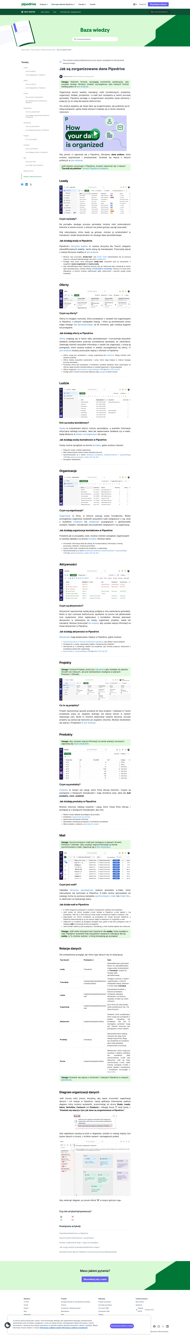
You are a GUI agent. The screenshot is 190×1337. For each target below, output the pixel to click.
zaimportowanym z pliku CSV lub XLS (84, 457)
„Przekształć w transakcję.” (102, 269)
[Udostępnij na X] (31, 184)
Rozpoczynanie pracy (48, 50)
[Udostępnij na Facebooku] (22, 184)
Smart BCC (111, 1072)
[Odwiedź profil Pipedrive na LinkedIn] (167, 1326)
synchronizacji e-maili (105, 896)
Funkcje (43, 4)
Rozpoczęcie (35, 50)
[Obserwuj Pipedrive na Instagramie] (159, 1327)
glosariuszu (66, 1080)
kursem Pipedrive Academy (95, 168)
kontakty (97, 445)
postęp (102, 372)
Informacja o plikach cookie (50, 1328)
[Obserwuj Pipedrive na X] (163, 1327)
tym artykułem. (82, 744)
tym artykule (77, 160)
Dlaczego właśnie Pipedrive (62, 4)
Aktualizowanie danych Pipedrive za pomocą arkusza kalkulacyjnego (88, 1252)
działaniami (94, 522)
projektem (110, 355)
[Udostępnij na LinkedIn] (26, 184)
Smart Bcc (125, 896)
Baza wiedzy (25, 50)
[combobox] (135, 4)
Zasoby (81, 4)
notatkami (77, 522)
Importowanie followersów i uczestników (76, 1238)
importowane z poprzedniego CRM (90, 369)
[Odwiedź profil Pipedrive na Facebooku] (154, 1327)
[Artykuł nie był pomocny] (72, 1217)
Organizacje (64, 516)
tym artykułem (103, 847)
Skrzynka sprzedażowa (81, 890)
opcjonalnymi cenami (91, 824)
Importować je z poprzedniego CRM (77, 651)
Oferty (62, 338)
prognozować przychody (80, 817)
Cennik (92, 4)
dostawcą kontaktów (94, 455)
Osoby (62, 428)
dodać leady (102, 257)
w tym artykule (88, 723)
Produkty (63, 790)
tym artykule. (83, 86)
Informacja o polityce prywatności (74, 1328)
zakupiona (100, 669)
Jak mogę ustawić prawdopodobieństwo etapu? (79, 1247)
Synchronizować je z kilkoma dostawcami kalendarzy (83, 642)
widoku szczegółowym (86, 434)
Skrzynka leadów (79, 246)
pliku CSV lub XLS (113, 369)
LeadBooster (101, 259)
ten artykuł (93, 623)
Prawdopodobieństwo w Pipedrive (73, 1233)
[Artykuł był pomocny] (61, 1217)
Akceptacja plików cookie (122, 1326)
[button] (7, 1325)
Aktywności (64, 637)
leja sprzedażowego (83, 324)
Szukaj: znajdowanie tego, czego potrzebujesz (78, 1243)
